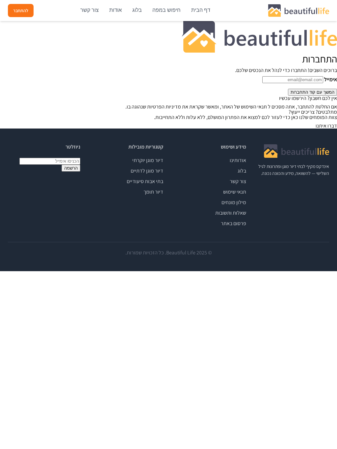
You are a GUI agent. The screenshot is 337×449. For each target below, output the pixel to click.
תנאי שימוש (234, 191)
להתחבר (20, 10)
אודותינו (238, 160)
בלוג (137, 10)
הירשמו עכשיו (292, 98)
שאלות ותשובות (230, 212)
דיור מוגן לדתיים (147, 170)
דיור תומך (153, 191)
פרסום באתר (233, 223)
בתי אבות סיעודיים (145, 181)
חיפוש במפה (166, 10)
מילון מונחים (233, 202)
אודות (115, 10)
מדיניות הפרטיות (164, 106)
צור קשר (89, 10)
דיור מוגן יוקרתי (147, 160)
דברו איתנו (326, 125)
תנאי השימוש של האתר (244, 106)
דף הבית (200, 10)
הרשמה (71, 168)
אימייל (330, 79)
